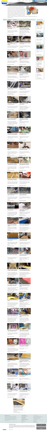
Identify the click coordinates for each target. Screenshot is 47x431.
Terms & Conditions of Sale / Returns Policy (38, 416)
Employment (35, 421)
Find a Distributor (36, 415)
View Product (39, 31)
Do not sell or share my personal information (41, 428)
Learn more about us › (7, 420)
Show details (10, 429)
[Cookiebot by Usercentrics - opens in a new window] (4, 429)
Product (9, 19)
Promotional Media (36, 422)
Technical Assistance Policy (37, 418)
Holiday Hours (35, 420)
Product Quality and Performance (37, 417)
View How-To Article (11, 34)
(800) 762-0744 (23, 421)
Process (15, 19)
